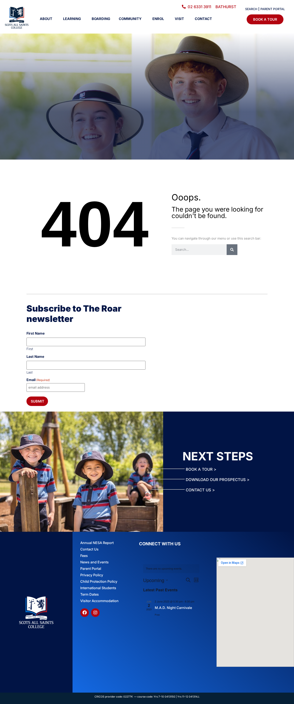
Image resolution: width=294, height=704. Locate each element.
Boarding (101, 19)
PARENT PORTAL (272, 9)
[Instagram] (95, 612)
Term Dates (89, 594)
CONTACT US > (200, 490)
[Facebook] (84, 612)
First (29, 348)
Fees (84, 555)
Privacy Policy (91, 575)
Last (29, 372)
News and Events (94, 562)
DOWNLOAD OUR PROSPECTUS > (217, 479)
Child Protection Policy (98, 581)
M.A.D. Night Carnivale (173, 608)
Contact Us (89, 549)
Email (38, 379)
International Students (98, 588)
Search (251, 9)
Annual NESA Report (97, 543)
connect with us (160, 543)
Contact (203, 19)
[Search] (232, 249)
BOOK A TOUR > (201, 469)
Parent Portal (90, 568)
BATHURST (225, 7)
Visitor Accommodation (99, 601)
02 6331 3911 (201, 7)
